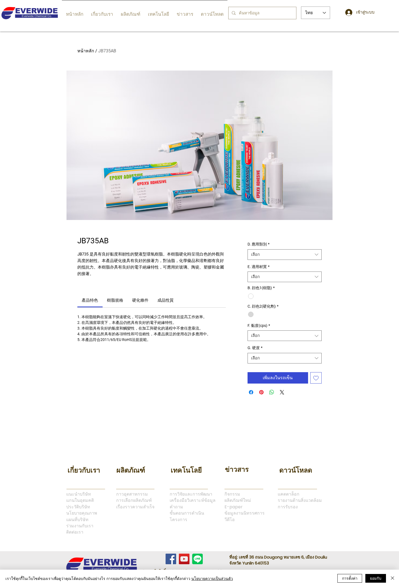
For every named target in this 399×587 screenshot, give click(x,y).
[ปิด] (392, 578)
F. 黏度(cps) (259, 325)
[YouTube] (184, 559)
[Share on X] (282, 392)
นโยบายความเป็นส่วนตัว (212, 578)
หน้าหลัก (85, 50)
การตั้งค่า (349, 578)
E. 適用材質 (259, 266)
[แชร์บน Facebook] (251, 392)
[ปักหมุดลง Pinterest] (261, 392)
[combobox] (285, 254)
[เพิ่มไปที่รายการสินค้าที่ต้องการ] (316, 378)
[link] (90, 300)
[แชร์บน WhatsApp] (271, 392)
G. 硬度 (255, 348)
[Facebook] (171, 559)
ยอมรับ (375, 578)
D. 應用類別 (259, 244)
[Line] (197, 559)
